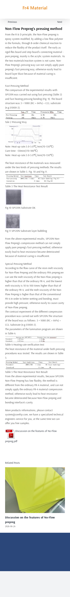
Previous (12, 21)
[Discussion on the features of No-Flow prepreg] (35, 469)
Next (59, 21)
